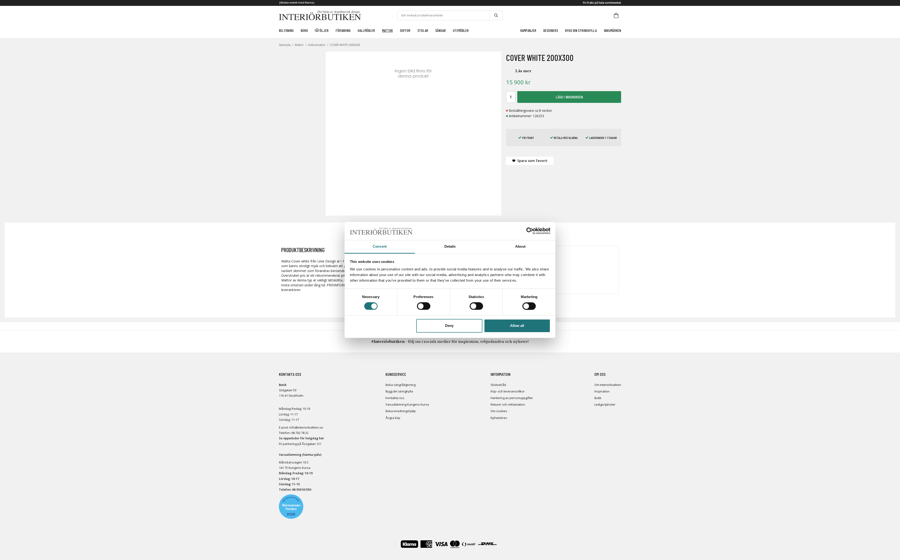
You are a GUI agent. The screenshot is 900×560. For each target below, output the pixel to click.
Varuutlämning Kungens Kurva (407, 404)
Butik (597, 398)
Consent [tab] (380, 246)
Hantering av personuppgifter (512, 398)
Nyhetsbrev (499, 418)
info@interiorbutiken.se (306, 427)
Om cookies (499, 411)
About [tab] (520, 246)
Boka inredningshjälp (401, 411)
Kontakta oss (395, 398)
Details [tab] (450, 246)
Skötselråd (498, 385)
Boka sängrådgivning (401, 385)
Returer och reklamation (508, 404)
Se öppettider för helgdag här (301, 438)
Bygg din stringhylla (399, 391)
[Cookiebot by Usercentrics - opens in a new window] (529, 231)
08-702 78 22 (299, 433)
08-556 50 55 (300, 489)
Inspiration (602, 391)
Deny (449, 326)
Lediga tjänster (604, 404)
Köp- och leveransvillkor (508, 391)
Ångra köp (393, 418)
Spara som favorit (531, 160)
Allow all (517, 326)
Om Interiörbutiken (607, 385)
